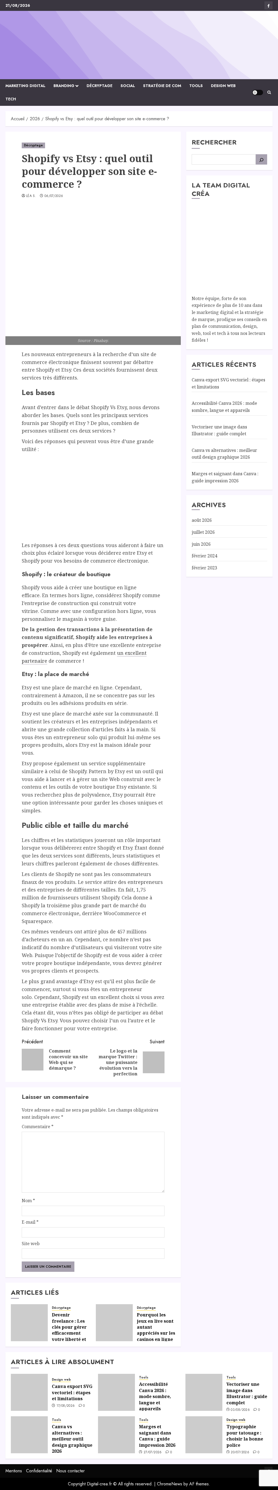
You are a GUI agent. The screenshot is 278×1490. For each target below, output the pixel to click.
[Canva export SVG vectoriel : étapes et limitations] (29, 1392)
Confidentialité (39, 1471)
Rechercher (214, 142)
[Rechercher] (261, 159)
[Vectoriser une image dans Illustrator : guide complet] (203, 1392)
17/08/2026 (65, 1406)
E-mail (30, 1222)
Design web (223, 85)
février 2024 (204, 556)
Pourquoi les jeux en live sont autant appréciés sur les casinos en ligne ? (156, 1330)
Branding (63, 85)
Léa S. (31, 196)
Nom (28, 1201)
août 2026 (202, 520)
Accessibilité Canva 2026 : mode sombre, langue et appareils (155, 1396)
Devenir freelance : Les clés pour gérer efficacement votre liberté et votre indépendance (69, 1333)
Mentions (13, 1471)
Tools (196, 85)
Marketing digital (25, 85)
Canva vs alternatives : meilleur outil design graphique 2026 (224, 453)
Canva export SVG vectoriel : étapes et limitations (72, 1392)
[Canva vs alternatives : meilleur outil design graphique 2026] (29, 1434)
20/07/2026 (240, 1452)
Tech (10, 99)
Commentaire (37, 1127)
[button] (269, 92)
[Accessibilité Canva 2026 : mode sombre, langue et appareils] (116, 1392)
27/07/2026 (153, 1452)
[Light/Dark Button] (257, 92)
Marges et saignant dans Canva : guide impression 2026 (157, 1436)
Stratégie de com (162, 85)
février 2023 (204, 568)
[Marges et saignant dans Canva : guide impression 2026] (116, 1434)
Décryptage (99, 85)
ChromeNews (169, 1484)
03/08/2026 (240, 1410)
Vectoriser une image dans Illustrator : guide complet (246, 1393)
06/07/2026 (54, 196)
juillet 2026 (203, 532)
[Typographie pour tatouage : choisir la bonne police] (203, 1434)
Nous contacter (70, 1471)
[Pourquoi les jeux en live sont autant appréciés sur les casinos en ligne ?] (114, 1322)
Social (128, 85)
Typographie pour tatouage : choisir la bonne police (244, 1436)
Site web (31, 1244)
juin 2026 (201, 544)
